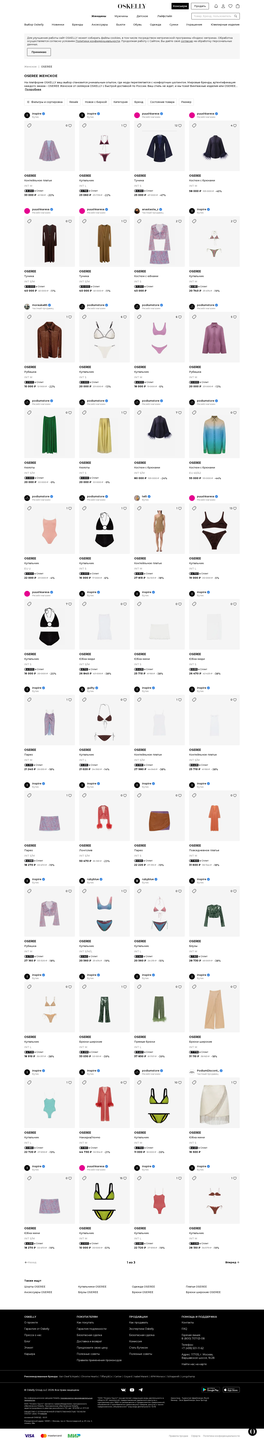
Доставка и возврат (89, 1341)
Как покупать (85, 1322)
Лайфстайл (164, 16)
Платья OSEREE (196, 1286)
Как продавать (138, 1322)
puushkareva (150, 113)
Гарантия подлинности (91, 1328)
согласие (187, 41)
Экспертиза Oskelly (141, 1328)
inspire (36, 113)
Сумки (174, 24)
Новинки (58, 24)
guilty (90, 687)
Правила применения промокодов (99, 1360)
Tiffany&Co (106, 1376)
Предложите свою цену (92, 1347)
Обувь (137, 24)
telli (144, 496)
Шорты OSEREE (34, 1286)
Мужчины (121, 16)
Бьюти (120, 24)
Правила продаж (178, 1436)
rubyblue (93, 879)
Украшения (194, 24)
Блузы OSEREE (88, 1292)
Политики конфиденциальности (98, 41)
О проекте (31, 1322)
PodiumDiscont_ (208, 1070)
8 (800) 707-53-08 (193, 1338)
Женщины (98, 16)
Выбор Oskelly (34, 24)
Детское (142, 16)
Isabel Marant (141, 1376)
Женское (30, 66)
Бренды (77, 24)
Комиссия (135, 1341)
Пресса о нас (32, 1335)
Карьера (29, 1354)
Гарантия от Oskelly (36, 1328)
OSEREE (30, 175)
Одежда (155, 24)
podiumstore (95, 305)
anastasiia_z (150, 209)
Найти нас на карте (194, 1364)
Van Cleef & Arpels (69, 1376)
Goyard (128, 1376)
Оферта (195, 1436)
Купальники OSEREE (92, 1286)
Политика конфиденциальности (221, 1436)
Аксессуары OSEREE (38, 1292)
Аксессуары (100, 24)
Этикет (28, 1347)
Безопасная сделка (89, 1335)
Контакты (188, 1322)
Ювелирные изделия (225, 24)
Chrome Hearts (89, 1376)
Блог (27, 1341)
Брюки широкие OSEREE (203, 1292)
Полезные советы (88, 1354)
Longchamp (188, 1376)
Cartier (118, 1376)
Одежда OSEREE (143, 1286)
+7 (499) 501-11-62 (193, 1348)
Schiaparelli (173, 1376)
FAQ (184, 1328)
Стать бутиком (138, 1347)
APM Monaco (157, 1376)
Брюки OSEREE (142, 1292)
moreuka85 (39, 305)
